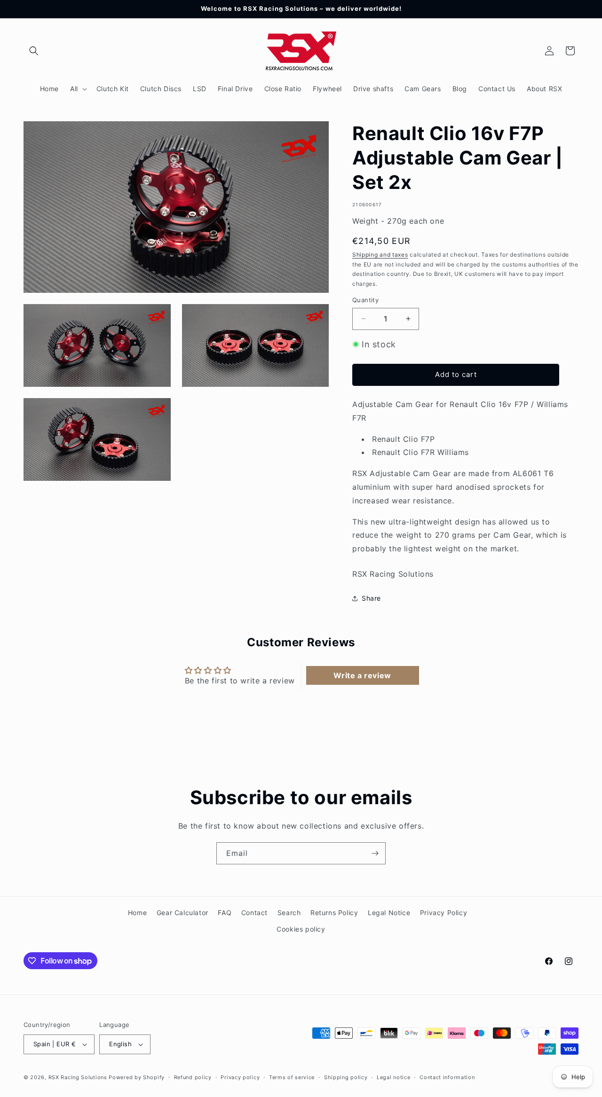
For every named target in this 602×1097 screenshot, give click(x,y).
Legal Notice (389, 913)
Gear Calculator (182, 913)
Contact (254, 913)
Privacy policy (240, 1077)
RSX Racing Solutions (77, 1077)
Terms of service (292, 1077)
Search (289, 913)
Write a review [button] (362, 675)
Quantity (365, 300)
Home (137, 913)
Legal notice (393, 1077)
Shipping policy (346, 1077)
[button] (34, 50)
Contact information (447, 1077)
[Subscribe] (374, 853)
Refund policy (193, 1077)
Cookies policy (301, 929)
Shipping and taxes (380, 254)
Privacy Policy (443, 913)
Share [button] (371, 598)
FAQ (224, 913)
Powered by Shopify (137, 1077)
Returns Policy (334, 913)
